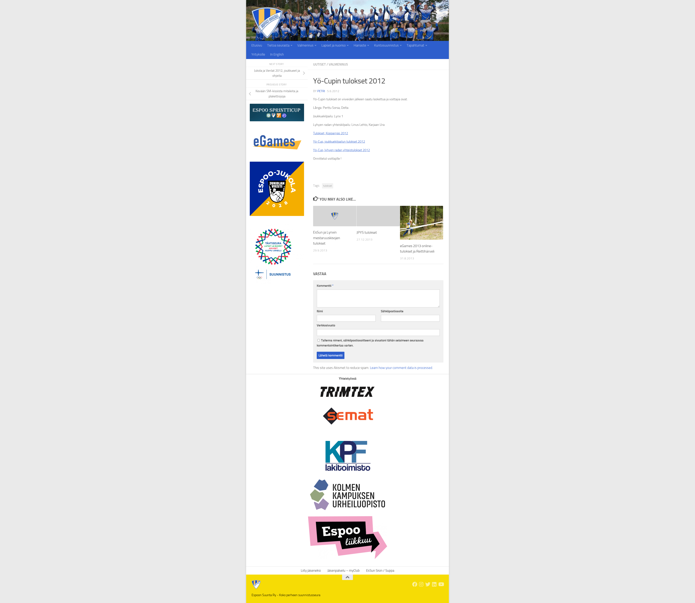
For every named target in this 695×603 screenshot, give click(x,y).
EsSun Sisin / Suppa (380, 570)
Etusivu (256, 45)
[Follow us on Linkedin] (434, 584)
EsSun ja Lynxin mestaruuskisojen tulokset (326, 238)
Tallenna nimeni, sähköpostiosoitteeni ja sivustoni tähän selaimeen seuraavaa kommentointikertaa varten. (370, 343)
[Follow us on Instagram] (421, 584)
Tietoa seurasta (278, 45)
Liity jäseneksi (433, 8)
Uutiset (319, 64)
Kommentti (325, 285)
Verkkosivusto (326, 325)
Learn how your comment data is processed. (401, 368)
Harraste (360, 45)
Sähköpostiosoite (392, 311)
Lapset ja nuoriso (333, 45)
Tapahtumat (415, 45)
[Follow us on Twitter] (427, 584)
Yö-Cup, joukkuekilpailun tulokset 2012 (339, 142)
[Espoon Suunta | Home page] (267, 23)
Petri (321, 91)
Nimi (320, 311)
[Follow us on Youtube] (440, 584)
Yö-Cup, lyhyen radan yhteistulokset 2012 (341, 150)
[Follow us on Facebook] (414, 584)
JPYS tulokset (367, 232)
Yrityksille (258, 54)
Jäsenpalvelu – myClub (343, 570)
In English (277, 54)
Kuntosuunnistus (386, 45)
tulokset (327, 185)
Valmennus (305, 45)
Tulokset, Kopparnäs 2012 (330, 133)
